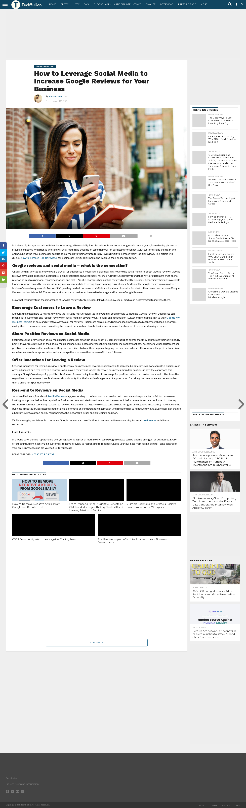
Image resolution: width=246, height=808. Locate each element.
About (202, 805)
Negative (37, 454)
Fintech (65, 4)
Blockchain (101, 4)
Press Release (187, 4)
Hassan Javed (56, 96)
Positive (49, 454)
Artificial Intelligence (127, 4)
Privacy (226, 805)
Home (52, 4)
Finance (150, 4)
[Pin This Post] (96, 235)
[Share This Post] (69, 235)
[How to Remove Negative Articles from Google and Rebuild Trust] (39, 495)
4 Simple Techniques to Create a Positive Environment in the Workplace (151, 505)
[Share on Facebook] (42, 235)
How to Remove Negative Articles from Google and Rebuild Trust (36, 505)
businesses (149, 420)
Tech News (82, 4)
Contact (214, 805)
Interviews (167, 4)
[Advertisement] (123, 34)
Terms (237, 805)
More (203, 4)
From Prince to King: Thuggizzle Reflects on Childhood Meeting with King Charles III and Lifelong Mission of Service (96, 507)
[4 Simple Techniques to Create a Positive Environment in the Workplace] (154, 495)
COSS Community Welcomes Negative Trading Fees (43, 539)
